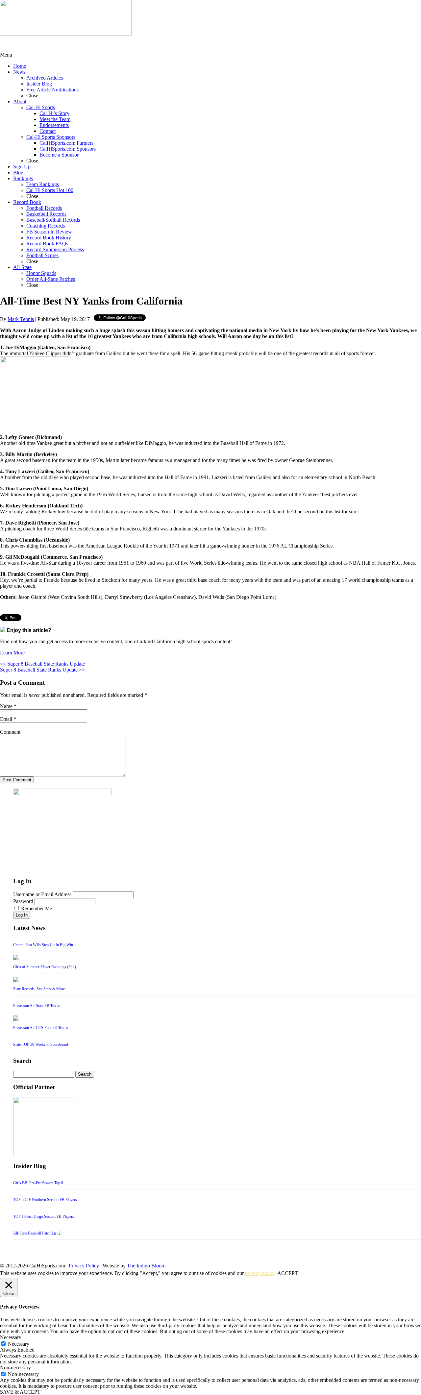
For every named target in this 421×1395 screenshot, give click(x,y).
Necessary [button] (10, 1337)
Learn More (12, 652)
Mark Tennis (21, 319)
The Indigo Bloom (146, 1265)
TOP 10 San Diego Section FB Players (43, 1216)
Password (23, 901)
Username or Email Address (42, 894)
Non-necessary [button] (15, 1367)
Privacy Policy (84, 1265)
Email (6, 719)
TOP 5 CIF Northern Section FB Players (45, 1199)
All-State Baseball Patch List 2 (37, 1233)
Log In (22, 915)
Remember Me (36, 908)
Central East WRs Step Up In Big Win (43, 944)
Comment (10, 732)
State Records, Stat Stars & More (39, 989)
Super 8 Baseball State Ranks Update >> (42, 670)
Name (6, 706)
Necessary (18, 1344)
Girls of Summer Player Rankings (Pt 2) (44, 967)
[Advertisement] (52, 44)
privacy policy (259, 1273)
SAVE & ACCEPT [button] (20, 1392)
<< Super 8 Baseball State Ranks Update (42, 664)
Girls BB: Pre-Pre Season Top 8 (38, 1183)
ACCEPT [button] (287, 1273)
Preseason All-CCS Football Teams (40, 1027)
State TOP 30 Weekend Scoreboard (40, 1044)
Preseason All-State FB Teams (36, 1005)
